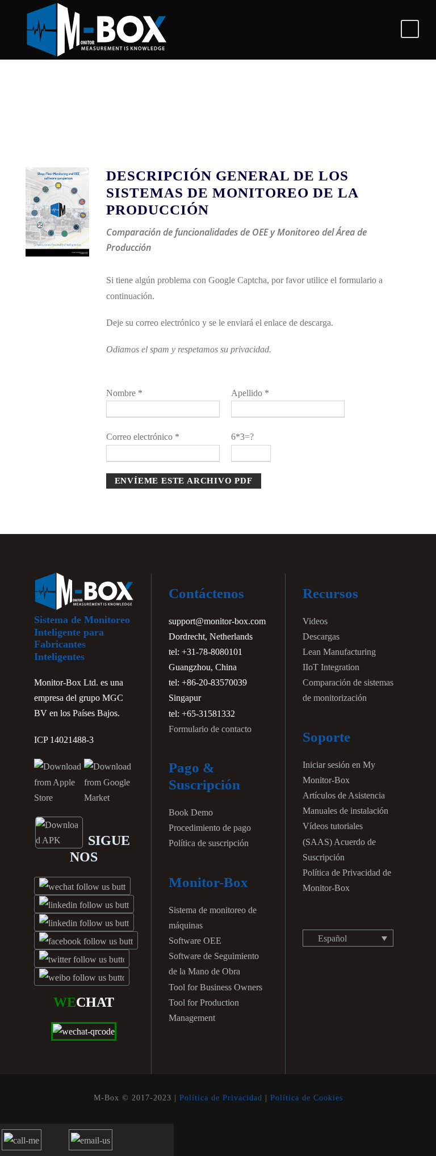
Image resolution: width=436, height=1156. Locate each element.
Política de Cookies (306, 1098)
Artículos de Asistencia (344, 795)
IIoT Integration (331, 667)
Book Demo (191, 812)
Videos (315, 621)
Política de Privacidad (220, 1098)
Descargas (321, 636)
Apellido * (250, 393)
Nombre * (124, 393)
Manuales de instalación (345, 810)
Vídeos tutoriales (333, 826)
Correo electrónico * (142, 437)
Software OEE (195, 940)
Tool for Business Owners (215, 987)
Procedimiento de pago (210, 828)
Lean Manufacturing (339, 652)
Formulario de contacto (210, 729)
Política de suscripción (209, 843)
